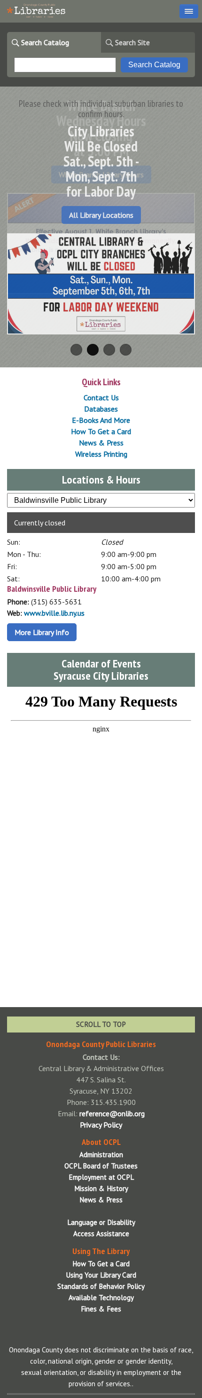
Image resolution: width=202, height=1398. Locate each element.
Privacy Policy (101, 1124)
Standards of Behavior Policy (101, 1286)
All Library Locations (101, 215)
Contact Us (101, 397)
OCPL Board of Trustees (101, 1165)
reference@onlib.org (112, 1113)
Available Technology (101, 1297)
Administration (101, 1154)
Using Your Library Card (101, 1275)
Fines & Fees (101, 1308)
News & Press (101, 442)
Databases (101, 408)
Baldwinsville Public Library (51, 588)
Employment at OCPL (101, 1177)
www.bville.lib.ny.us (54, 613)
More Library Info (42, 632)
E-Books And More (101, 420)
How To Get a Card (101, 431)
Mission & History (101, 1188)
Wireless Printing (101, 454)
